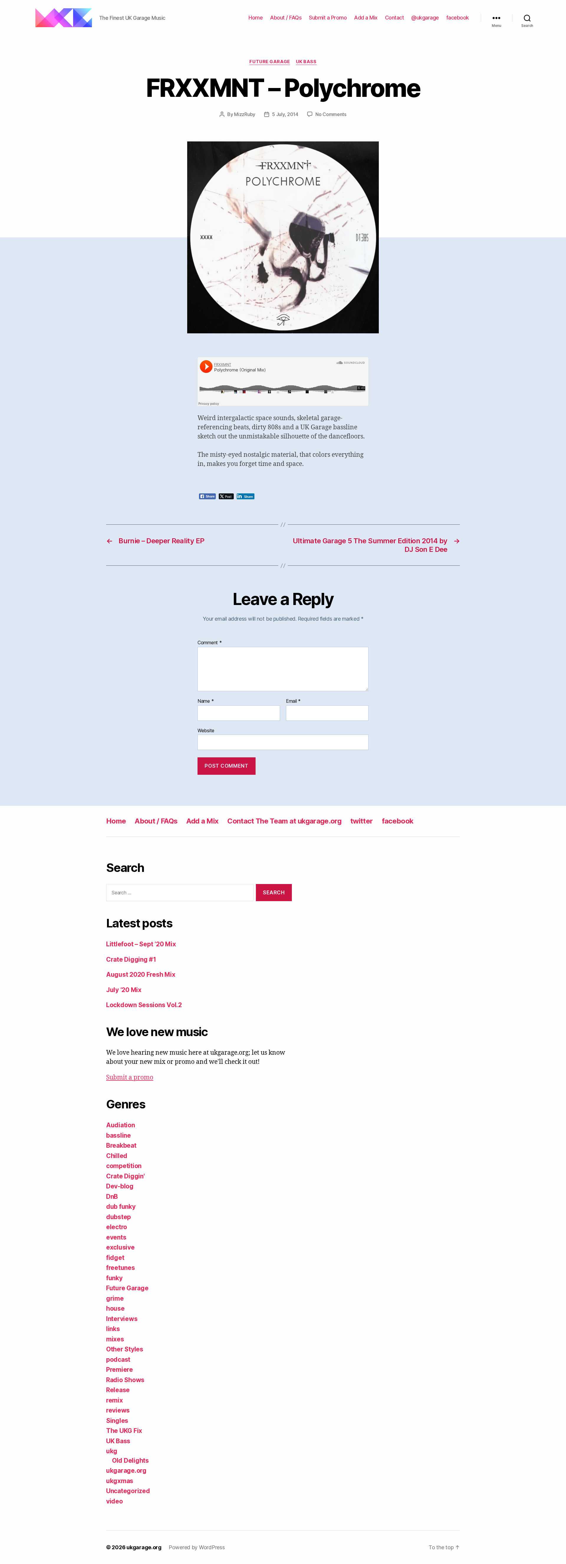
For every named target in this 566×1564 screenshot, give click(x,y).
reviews (118, 1410)
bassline (118, 1135)
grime (115, 1298)
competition (124, 1166)
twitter (361, 821)
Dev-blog (120, 1186)
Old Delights (130, 1460)
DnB (112, 1196)
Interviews (121, 1318)
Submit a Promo (328, 17)
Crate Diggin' (125, 1176)
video (114, 1501)
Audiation (120, 1125)
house (115, 1308)
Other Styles (124, 1349)
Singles (117, 1420)
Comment (210, 642)
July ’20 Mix (124, 990)
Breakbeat (121, 1145)
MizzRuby (244, 114)
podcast (118, 1359)
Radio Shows (125, 1380)
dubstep (118, 1217)
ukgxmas (119, 1481)
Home (256, 17)
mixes (115, 1339)
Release (118, 1390)
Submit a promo (129, 1078)
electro (116, 1227)
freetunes (120, 1267)
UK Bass (306, 61)
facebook (457, 17)
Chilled (116, 1155)
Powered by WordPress (197, 1547)
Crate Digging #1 (131, 959)
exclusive (120, 1247)
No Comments (330, 114)
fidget (115, 1257)
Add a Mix (366, 17)
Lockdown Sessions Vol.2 (144, 1005)
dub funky (121, 1206)
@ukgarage (425, 17)
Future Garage (269, 61)
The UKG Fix (124, 1430)
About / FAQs (286, 17)
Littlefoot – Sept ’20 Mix (141, 944)
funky (114, 1278)
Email (293, 701)
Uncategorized (128, 1491)
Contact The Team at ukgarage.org (284, 821)
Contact (394, 17)
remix (114, 1400)
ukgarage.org (126, 1470)
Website (206, 730)
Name (206, 701)
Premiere (119, 1369)
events (116, 1237)
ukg (111, 1451)
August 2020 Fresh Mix (140, 974)
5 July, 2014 (285, 114)
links (113, 1329)
